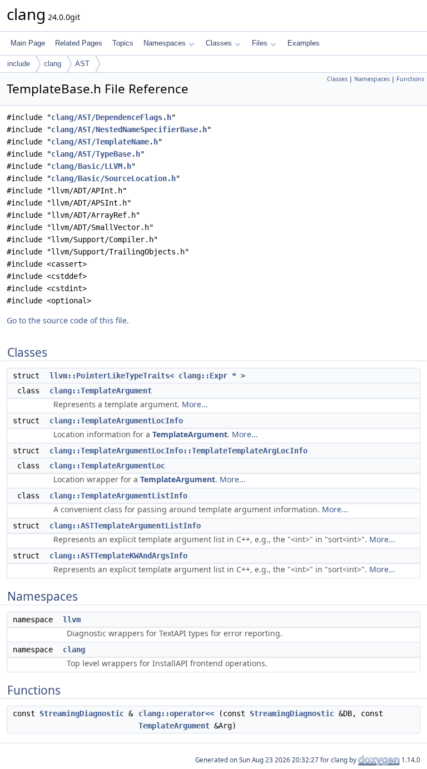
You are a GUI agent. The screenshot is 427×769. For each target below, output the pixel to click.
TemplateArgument (189, 434)
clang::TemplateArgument (100, 390)
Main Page (28, 43)
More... (195, 404)
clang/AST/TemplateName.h (104, 141)
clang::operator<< (176, 713)
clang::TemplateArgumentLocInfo (116, 420)
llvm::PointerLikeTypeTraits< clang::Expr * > (147, 375)
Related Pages (78, 43)
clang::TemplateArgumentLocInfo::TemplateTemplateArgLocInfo (178, 450)
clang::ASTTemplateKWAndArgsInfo (118, 555)
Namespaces (164, 43)
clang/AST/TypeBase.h (95, 153)
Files (259, 43)
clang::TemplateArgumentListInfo (118, 495)
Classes (219, 43)
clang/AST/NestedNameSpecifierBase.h (129, 129)
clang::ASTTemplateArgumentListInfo (125, 525)
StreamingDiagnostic (81, 713)
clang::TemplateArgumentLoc (107, 465)
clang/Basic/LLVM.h (91, 166)
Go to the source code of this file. (68, 320)
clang (52, 63)
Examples (303, 43)
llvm (72, 619)
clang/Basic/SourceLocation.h (113, 178)
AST (82, 63)
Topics (122, 43)
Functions (410, 79)
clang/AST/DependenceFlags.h (111, 117)
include (18, 63)
